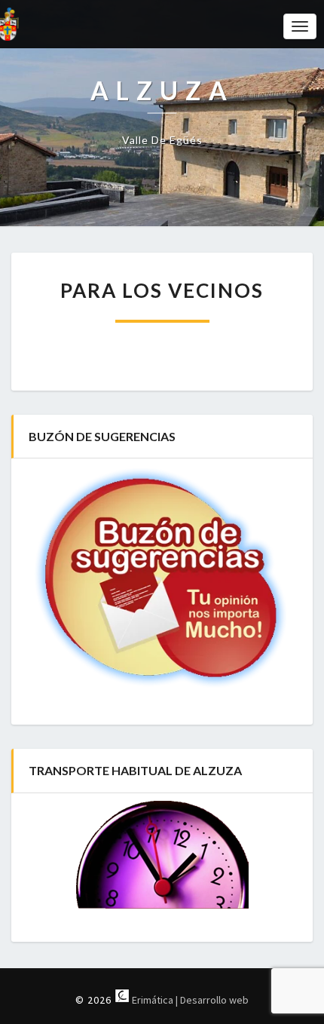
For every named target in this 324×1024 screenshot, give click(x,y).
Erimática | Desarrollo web (189, 1000)
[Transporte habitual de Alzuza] (162, 855)
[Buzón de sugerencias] (162, 578)
